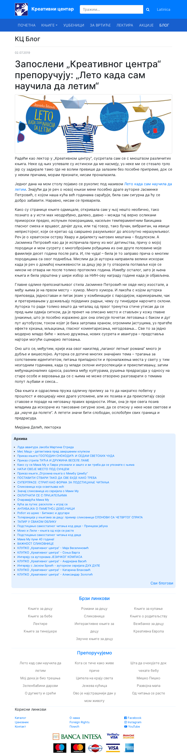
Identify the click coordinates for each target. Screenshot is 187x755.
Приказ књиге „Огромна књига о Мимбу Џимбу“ (52, 473)
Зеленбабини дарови (40, 685)
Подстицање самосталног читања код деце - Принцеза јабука (62, 526)
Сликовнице (94, 616)
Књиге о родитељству (148, 616)
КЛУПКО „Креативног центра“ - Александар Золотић (55, 574)
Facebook (134, 718)
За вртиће (100, 25)
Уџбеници (73, 25)
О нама (75, 718)
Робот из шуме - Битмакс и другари (43, 513)
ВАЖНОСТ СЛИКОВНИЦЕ (35, 543)
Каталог (20, 718)
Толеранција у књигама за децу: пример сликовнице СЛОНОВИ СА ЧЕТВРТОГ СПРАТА (80, 517)
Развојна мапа (148, 685)
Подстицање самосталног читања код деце (49, 535)
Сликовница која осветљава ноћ (40, 486)
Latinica (163, 9)
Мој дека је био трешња (40, 678)
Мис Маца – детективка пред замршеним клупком (53, 451)
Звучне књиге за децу (94, 639)
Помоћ (74, 726)
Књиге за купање (148, 608)
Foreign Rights (80, 722)
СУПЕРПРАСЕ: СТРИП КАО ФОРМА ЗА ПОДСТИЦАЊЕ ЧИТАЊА (63, 482)
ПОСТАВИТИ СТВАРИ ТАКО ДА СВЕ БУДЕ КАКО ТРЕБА (57, 477)
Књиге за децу (40, 608)
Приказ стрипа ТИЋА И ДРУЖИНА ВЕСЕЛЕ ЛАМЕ (53, 460)
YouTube (133, 726)
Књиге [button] (48, 25)
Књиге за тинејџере (40, 631)
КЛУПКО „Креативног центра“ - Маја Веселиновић (53, 548)
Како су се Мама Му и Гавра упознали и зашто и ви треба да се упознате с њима (75, 464)
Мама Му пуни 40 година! (35, 539)
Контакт (20, 726)
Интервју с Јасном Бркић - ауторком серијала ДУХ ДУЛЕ (58, 565)
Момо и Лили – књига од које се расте (45, 530)
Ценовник (22, 722)
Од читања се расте (148, 693)
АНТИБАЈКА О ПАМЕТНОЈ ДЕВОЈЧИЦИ (46, 508)
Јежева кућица (94, 685)
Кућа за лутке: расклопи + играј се (42, 504)
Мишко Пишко (148, 678)
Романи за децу (94, 608)
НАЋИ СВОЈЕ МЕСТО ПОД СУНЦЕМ (43, 469)
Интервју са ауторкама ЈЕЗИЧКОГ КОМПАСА (49, 557)
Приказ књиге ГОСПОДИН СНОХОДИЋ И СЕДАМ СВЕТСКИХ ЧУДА (65, 456)
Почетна (27, 25)
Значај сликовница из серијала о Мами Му (48, 491)
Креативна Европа (148, 631)
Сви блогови (162, 583)
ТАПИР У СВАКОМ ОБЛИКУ (36, 521)
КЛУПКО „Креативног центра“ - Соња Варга (48, 552)
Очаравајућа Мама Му (33, 499)
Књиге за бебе (40, 616)
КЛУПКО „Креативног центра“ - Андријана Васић (52, 561)
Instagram (134, 722)
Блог (164, 25)
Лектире (40, 623)
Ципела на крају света (94, 678)
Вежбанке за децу (148, 623)
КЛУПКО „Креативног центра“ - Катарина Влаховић (54, 570)
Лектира (125, 25)
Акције (146, 25)
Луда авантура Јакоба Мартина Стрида (45, 447)
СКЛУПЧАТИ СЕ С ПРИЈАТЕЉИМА (42, 495)
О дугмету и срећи (40, 693)
